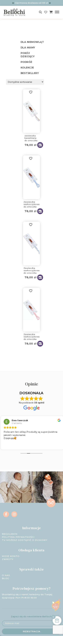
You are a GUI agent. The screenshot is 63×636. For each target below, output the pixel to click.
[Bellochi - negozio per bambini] (17, 12)
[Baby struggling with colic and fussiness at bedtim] (47, 487)
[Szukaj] (40, 12)
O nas (6, 575)
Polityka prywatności (18, 537)
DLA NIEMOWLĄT (32, 41)
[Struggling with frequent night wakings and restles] (16, 487)
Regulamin (9, 534)
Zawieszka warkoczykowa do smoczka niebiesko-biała (32, 270)
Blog (5, 578)
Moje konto (10, 556)
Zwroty (7, 559)
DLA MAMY (28, 47)
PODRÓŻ (26, 62)
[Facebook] (6, 514)
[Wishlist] (45, 12)
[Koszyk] (51, 12)
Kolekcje (27, 67)
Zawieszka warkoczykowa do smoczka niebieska (32, 204)
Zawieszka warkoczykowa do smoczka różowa (32, 336)
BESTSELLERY (30, 73)
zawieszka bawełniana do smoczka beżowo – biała (31, 137)
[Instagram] (14, 514)
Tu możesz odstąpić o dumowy (24, 540)
